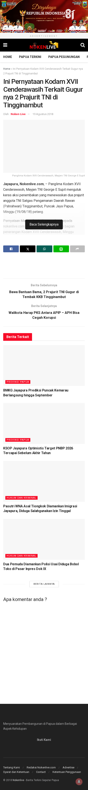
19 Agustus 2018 (42, 114)
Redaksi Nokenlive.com (41, 767)
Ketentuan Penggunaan (67, 772)
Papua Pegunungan (64, 57)
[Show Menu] (5, 45)
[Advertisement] (44, 265)
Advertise (68, 767)
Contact (41, 772)
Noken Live (18, 114)
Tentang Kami (11, 767)
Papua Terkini (30, 57)
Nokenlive (18, 780)
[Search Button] (83, 45)
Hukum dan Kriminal (21, 497)
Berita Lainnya (44, 584)
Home (7, 57)
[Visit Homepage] (44, 45)
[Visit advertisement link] (44, 16)
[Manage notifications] (79, 781)
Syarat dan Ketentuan (16, 772)
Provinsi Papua (18, 382)
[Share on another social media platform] (77, 248)
